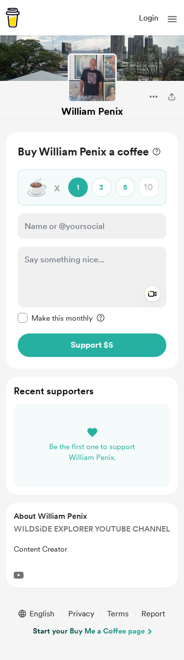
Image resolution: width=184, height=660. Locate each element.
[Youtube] (19, 575)
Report (153, 613)
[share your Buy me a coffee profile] (171, 96)
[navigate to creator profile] (92, 77)
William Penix (92, 111)
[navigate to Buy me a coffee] (13, 17)
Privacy (81, 613)
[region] (92, 250)
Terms (118, 613)
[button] (172, 19)
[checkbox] (55, 317)
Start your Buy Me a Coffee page (89, 631)
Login (148, 18)
